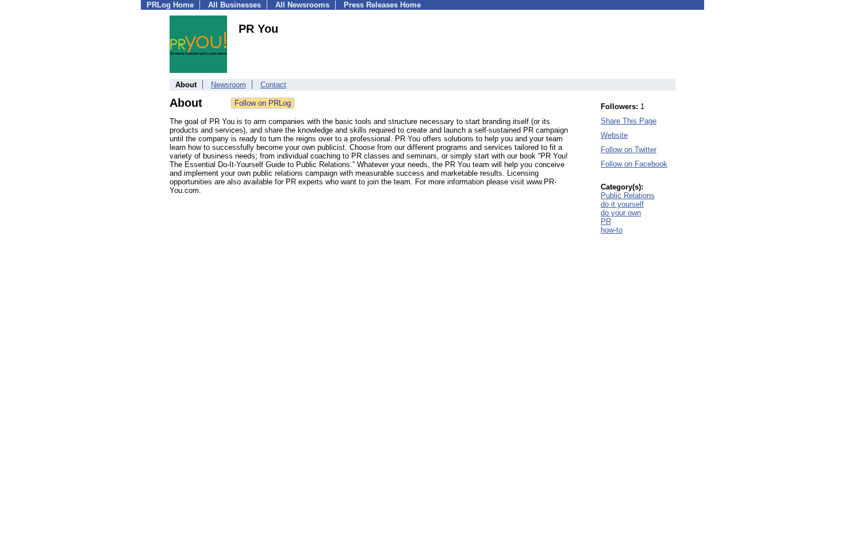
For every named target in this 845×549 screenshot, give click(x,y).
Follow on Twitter (628, 149)
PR (606, 221)
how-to (612, 230)
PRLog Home (170, 5)
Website (614, 135)
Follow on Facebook (634, 164)
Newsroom (228, 84)
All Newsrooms (302, 5)
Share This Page (628, 121)
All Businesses (234, 5)
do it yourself (622, 204)
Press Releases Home (382, 5)
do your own (621, 212)
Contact (273, 84)
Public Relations (628, 195)
